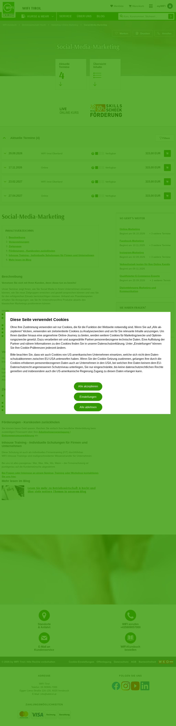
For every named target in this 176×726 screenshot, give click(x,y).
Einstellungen (88, 396)
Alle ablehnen (88, 407)
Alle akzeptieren (88, 386)
